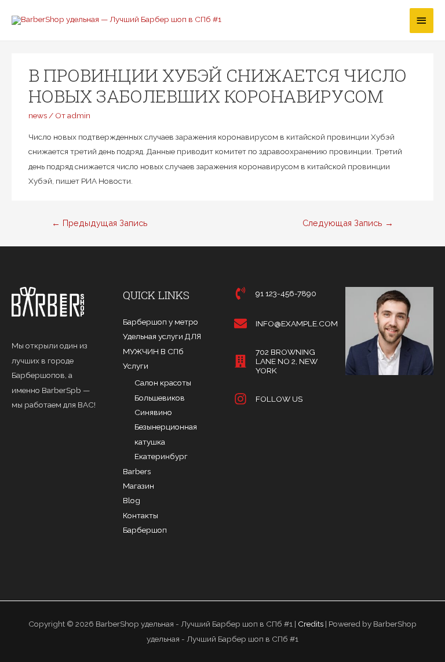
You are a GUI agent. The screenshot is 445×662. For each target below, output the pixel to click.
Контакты (140, 515)
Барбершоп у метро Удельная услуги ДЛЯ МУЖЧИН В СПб (162, 336)
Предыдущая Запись (100, 223)
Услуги (135, 365)
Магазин (138, 485)
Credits (310, 623)
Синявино (153, 412)
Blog (131, 500)
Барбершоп (145, 529)
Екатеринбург (161, 456)
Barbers (137, 471)
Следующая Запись (347, 223)
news (37, 115)
